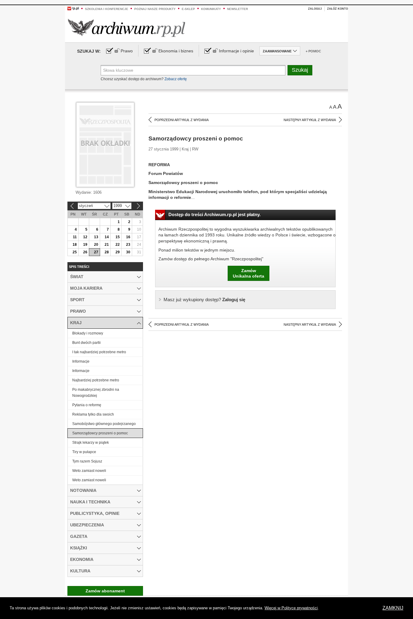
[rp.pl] (73, 8)
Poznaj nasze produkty (155, 9)
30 (128, 252)
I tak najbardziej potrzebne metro (99, 352)
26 (85, 252)
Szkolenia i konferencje (106, 9)
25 (75, 252)
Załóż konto (337, 8)
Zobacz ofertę (175, 79)
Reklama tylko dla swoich (93, 414)
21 (107, 244)
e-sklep (188, 9)
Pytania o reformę (86, 405)
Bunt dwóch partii (86, 343)
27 (96, 252)
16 (128, 237)
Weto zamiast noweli (89, 471)
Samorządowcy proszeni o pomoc (100, 433)
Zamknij (392, 608)
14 (107, 237)
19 (85, 244)
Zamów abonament (105, 590)
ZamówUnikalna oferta (248, 273)
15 (117, 237)
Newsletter (237, 9)
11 (75, 237)
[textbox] (193, 70)
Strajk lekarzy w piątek (90, 442)
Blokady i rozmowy (87, 333)
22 (117, 244)
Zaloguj (315, 8)
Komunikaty (211, 9)
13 (96, 237)
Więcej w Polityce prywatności (291, 608)
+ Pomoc (313, 51)
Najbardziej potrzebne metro (95, 380)
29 (117, 252)
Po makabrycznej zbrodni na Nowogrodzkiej (95, 392)
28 (107, 252)
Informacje (80, 361)
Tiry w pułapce (84, 452)
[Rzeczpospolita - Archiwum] (126, 27)
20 (96, 244)
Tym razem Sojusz (87, 461)
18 (75, 244)
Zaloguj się (204, 299)
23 (128, 244)
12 (85, 237)
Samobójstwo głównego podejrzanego (104, 424)
